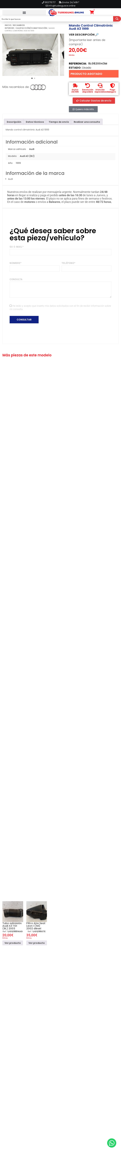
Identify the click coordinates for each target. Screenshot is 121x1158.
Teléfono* (68, 263)
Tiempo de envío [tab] (59, 121)
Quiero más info (84, 109)
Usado (86, 68)
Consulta (16, 279)
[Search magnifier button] (117, 19)
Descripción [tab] (14, 121)
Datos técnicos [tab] (35, 121)
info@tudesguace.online (62, 5)
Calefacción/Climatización (31, 28)
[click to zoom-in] (30, 55)
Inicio (8, 25)
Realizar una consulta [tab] (87, 121)
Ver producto (13, 943)
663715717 (50, 2)
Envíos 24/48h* (70, 2)
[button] (24, 12)
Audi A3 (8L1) (27, 156)
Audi (31, 149)
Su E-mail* (17, 246)
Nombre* (16, 263)
